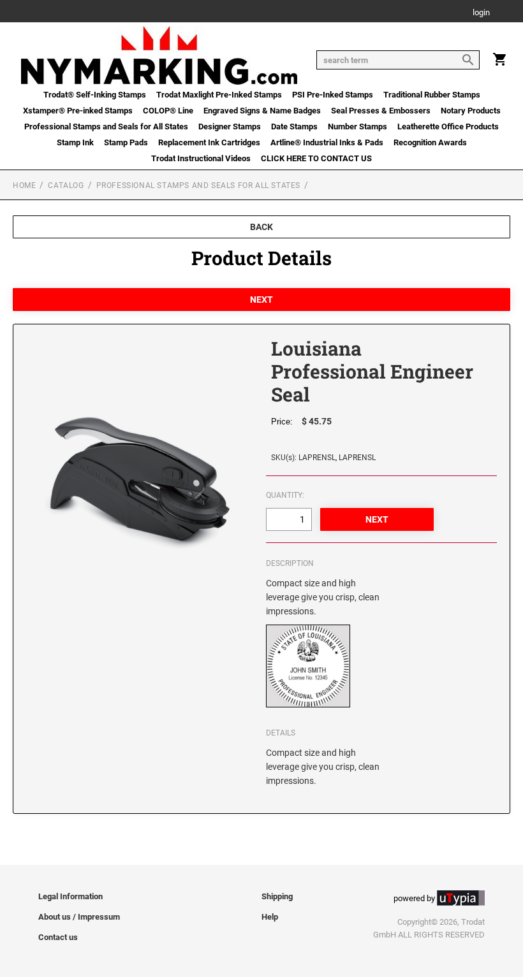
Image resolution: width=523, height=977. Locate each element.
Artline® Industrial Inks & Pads (326, 142)
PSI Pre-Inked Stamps (332, 94)
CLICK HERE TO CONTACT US (316, 158)
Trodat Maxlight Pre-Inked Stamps (219, 94)
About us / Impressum (79, 917)
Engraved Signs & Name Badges (262, 110)
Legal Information (70, 896)
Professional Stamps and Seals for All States (106, 126)
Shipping (277, 896)
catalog (66, 185)
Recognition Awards (430, 142)
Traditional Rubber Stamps (431, 94)
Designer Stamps (229, 126)
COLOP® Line (168, 110)
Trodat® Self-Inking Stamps (94, 94)
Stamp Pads (126, 142)
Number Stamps (357, 126)
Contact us (58, 937)
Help (270, 917)
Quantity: (285, 495)
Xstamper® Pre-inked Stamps (78, 110)
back (261, 227)
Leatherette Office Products (448, 126)
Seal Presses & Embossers (381, 110)
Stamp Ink (75, 142)
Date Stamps (294, 126)
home (24, 185)
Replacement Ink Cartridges (209, 142)
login (481, 13)
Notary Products (471, 110)
